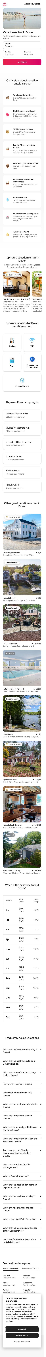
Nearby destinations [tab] (11, 1268)
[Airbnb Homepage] (4, 4)
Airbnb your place (32, 4)
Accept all (22, 1329)
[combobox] (22, 46)
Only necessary (22, 1335)
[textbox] (12, 54)
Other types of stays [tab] (30, 1268)
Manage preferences (22, 1342)
